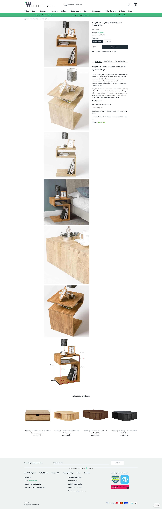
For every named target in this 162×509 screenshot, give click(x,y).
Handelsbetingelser (30, 473)
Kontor (53, 11)
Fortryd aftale (55, 473)
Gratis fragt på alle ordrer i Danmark (43, 15)
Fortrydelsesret (43, 473)
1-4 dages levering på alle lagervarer (81, 15)
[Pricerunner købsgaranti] (120, 489)
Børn (86, 11)
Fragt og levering (120, 61)
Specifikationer (108, 61)
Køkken (63, 11)
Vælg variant (95, 38)
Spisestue (43, 11)
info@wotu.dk (33, 481)
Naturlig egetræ (97, 41)
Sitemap (26, 502)
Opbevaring (75, 11)
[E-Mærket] (124, 480)
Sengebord (100, 33)
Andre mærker (96, 29)
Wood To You (36, 504)
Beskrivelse (98, 61)
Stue (33, 11)
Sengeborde (101, 122)
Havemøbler (96, 11)
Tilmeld (118, 463)
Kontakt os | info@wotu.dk (118, 15)
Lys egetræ (108, 41)
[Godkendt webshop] (115, 480)
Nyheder (122, 11)
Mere (130, 11)
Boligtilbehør (110, 11)
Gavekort (86, 473)
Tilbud (27, 11)
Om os (78, 473)
